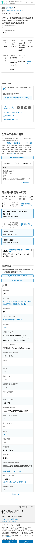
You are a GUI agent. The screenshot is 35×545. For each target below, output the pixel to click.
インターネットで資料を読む (9, 519)
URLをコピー (11, 108)
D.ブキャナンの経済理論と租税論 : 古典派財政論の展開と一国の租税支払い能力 (17, 302)
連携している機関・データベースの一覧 (19, 143)
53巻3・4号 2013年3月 (13, 10)
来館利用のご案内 (26, 205)
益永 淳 (5, 327)
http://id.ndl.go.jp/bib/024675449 (14, 482)
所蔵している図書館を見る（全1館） (17, 98)
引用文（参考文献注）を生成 (13, 112)
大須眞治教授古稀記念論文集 (12, 320)
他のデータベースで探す (12, 119)
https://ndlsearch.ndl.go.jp (12, 471)
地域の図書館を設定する (17, 158)
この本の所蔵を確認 (24, 182)
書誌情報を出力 (9, 116)
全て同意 (26, 542)
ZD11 (4, 434)
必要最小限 (9, 542)
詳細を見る (29, 62)
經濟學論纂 (9, 8)
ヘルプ (13, 154)
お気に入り (5, 108)
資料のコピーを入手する (8, 522)
